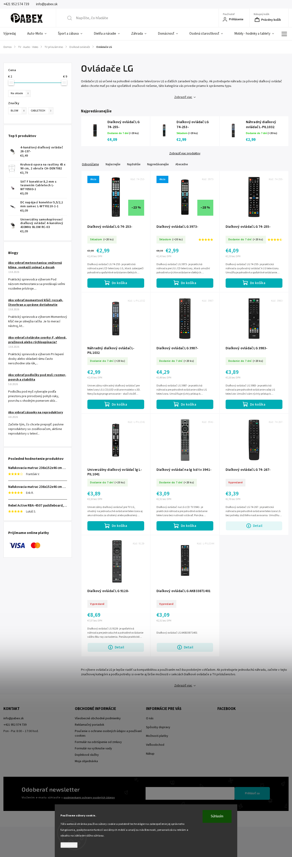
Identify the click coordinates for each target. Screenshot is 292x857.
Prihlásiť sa (252, 793)
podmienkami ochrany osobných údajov (89, 797)
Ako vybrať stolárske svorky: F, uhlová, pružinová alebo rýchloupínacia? (37, 339)
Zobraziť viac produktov (184, 153)
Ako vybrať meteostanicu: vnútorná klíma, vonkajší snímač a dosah (35, 265)
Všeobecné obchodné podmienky (98, 718)
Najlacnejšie (113, 164)
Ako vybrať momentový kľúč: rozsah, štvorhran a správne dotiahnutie (35, 302)
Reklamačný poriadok (89, 724)
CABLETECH (41, 111)
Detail (257, 525)
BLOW (17, 111)
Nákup (150, 753)
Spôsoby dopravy (158, 727)
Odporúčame (90, 164)
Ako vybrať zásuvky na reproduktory (35, 412)
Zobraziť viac (183, 97)
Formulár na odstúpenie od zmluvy (98, 742)
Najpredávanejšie (158, 164)
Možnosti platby (157, 736)
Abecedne (181, 164)
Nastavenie (69, 845)
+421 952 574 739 (14, 724)
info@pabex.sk (13, 718)
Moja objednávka (86, 761)
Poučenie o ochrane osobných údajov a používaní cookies (108, 733)
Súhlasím (217, 816)
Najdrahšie (133, 164)
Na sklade (20, 93)
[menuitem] (12, 33)
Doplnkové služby (87, 755)
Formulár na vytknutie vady (93, 748)
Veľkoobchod (155, 745)
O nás (150, 718)
